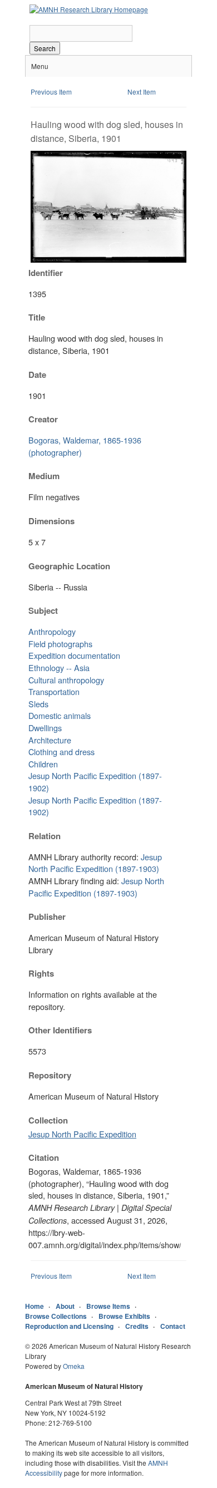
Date (37, 374)
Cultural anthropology (66, 680)
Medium (44, 476)
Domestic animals (59, 715)
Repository (49, 1075)
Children (43, 764)
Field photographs (60, 643)
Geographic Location (69, 566)
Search (45, 48)
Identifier (45, 273)
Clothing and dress (61, 751)
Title (36, 317)
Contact (172, 1326)
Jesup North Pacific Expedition (82, 1134)
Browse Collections (56, 1316)
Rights (41, 973)
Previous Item (51, 91)
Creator (43, 419)
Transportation (54, 691)
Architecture (49, 740)
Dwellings (45, 727)
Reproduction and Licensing (69, 1326)
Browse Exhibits (124, 1316)
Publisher (47, 916)
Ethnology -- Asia (59, 667)
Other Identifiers (60, 1030)
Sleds (38, 703)
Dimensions (51, 521)
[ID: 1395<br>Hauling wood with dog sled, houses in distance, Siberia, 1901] (108, 259)
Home (34, 1306)
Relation (44, 836)
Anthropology (52, 631)
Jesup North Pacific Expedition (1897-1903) (95, 863)
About (65, 1306)
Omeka (74, 1366)
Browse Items (108, 1306)
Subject (43, 610)
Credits (137, 1326)
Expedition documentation (74, 655)
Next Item (141, 91)
